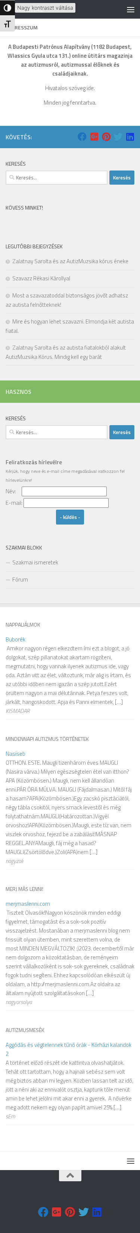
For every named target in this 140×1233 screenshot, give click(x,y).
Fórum (20, 579)
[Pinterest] (106, 136)
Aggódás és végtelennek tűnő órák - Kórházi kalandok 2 (68, 1049)
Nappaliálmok (23, 624)
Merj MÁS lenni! (24, 889)
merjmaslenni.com (28, 903)
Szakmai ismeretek (35, 562)
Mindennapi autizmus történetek (47, 739)
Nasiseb (15, 753)
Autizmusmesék (25, 1030)
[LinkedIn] (129, 136)
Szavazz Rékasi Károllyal (41, 278)
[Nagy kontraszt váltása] (7, 8)
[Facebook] (82, 136)
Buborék (15, 639)
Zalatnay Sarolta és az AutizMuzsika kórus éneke (70, 261)
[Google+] (94, 136)
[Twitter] (117, 136)
